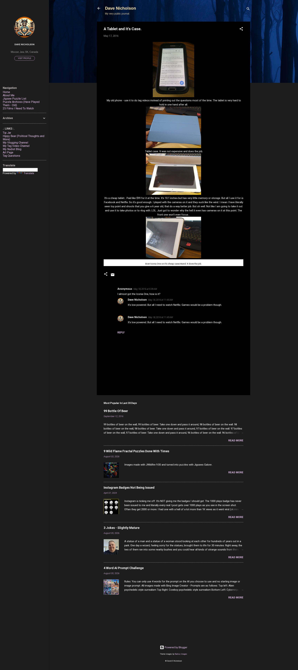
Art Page (8, 152)
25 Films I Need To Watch (18, 108)
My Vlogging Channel (15, 142)
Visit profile (24, 58)
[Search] (248, 9)
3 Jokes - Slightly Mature (122, 528)
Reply (121, 332)
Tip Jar (7, 132)
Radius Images (181, 654)
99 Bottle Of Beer (116, 411)
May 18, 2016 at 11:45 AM (160, 300)
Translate (29, 173)
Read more (235, 440)
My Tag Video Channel (16, 146)
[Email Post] (113, 275)
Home (6, 92)
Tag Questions (11, 155)
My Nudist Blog (12, 149)
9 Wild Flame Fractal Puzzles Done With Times (136, 451)
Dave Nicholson (120, 8)
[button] (241, 29)
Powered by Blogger (175, 647)
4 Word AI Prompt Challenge (124, 568)
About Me (8, 95)
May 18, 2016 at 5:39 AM (145, 289)
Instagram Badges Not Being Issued (129, 487)
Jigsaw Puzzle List (14, 98)
